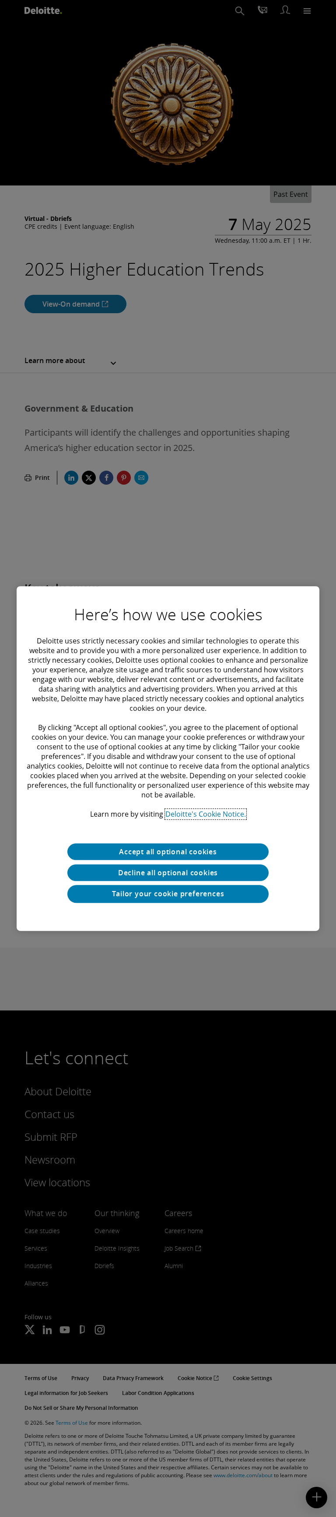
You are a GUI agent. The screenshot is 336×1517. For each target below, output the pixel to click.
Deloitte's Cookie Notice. (205, 814)
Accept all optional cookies (168, 851)
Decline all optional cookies (168, 872)
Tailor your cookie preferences (168, 893)
